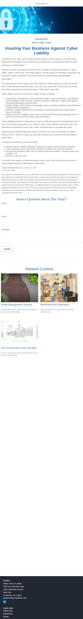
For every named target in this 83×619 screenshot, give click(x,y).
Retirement (8, 611)
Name (4, 203)
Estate (6, 616)
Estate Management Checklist (16, 304)
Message (6, 229)
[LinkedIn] (4, 601)
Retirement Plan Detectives (54, 304)
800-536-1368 (18, 586)
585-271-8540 (15, 584)
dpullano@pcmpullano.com (15, 598)
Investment (8, 614)
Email (4, 216)
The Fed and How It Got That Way (19, 348)
